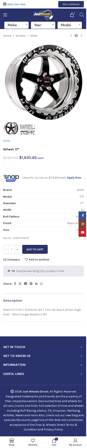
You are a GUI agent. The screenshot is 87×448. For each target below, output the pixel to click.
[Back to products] (76, 35)
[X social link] (20, 284)
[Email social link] (25, 284)
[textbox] (16, 25)
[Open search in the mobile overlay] (82, 15)
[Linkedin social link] (36, 284)
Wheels (21, 35)
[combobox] (16, 25)
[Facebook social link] (14, 284)
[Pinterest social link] (31, 284)
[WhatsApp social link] (41, 284)
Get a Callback (71, 4)
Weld (33, 35)
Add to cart (35, 249)
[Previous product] (71, 35)
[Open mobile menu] (5, 15)
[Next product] (81, 35)
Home (7, 35)
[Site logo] (43, 14)
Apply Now (74, 177)
